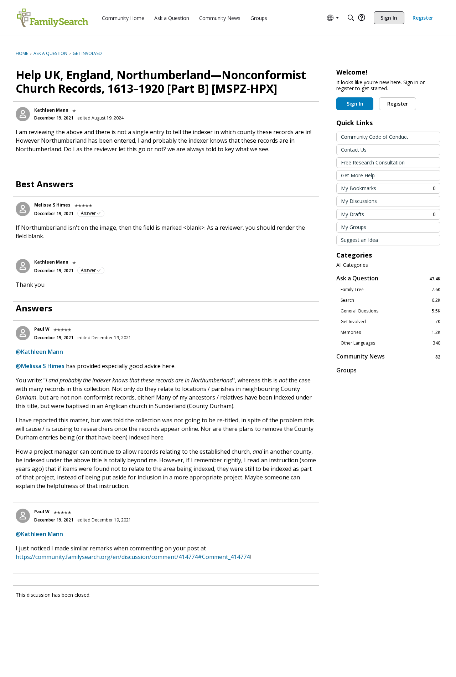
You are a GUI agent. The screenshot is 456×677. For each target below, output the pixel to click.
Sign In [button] (355, 103)
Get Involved (390, 322)
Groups (346, 370)
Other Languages (390, 343)
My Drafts (388, 214)
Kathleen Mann (51, 110)
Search (390, 300)
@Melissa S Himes (40, 366)
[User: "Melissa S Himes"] (23, 209)
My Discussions (359, 201)
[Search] (350, 17)
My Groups (353, 227)
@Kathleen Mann (39, 352)
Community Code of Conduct (374, 136)
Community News (388, 356)
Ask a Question (388, 278)
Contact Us (354, 149)
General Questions (390, 311)
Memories (390, 332)
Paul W (42, 329)
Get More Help (358, 175)
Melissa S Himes (52, 205)
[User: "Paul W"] (23, 333)
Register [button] (397, 103)
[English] (52, 18)
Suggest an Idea (359, 239)
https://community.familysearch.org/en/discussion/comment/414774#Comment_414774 (133, 557)
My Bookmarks (388, 188)
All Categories (352, 265)
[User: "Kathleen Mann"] (23, 114)
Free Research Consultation (373, 162)
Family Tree (390, 289)
